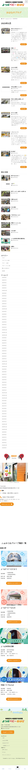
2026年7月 (4, 280)
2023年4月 (4, 350)
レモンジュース (15, 132)
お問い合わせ (4, 749)
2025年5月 (4, 295)
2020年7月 (4, 437)
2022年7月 (4, 374)
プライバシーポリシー (6, 754)
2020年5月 (4, 442)
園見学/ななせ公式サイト (14, 621)
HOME (3, 768)
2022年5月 (4, 379)
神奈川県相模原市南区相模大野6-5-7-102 (10, 726)
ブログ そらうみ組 (5, 260)
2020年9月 (4, 432)
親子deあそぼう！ (15, 175)
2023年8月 (4, 340)
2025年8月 (4, 293)
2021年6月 (4, 408)
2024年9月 (4, 311)
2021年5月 (4, 411)
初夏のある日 (14, 199)
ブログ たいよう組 (6, 265)
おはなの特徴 (5, 740)
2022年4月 (4, 382)
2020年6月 (4, 439)
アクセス (4, 752)
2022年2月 (4, 387)
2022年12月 (4, 361)
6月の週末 (13, 207)
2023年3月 (4, 353)
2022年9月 (4, 369)
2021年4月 (4, 413)
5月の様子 (13, 230)
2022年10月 (4, 366)
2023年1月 (4, 358)
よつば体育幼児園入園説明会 (18, 238)
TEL (25, 768)
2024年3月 (4, 322)
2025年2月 (4, 303)
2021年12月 (4, 392)
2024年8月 (4, 314)
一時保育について (6, 745)
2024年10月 (4, 308)
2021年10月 (4, 398)
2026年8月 (4, 277)
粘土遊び (13, 151)
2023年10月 (4, 335)
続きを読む (23, 44)
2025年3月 (4, 301)
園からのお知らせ (5, 268)
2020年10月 (4, 429)
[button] (7, 504)
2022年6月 (4, 377)
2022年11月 (4, 363)
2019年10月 (4, 445)
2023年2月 (4, 356)
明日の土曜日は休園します (17, 99)
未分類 (3, 270)
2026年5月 (4, 285)
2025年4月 (4, 298)
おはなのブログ (6, 743)
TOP (3, 738)
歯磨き (12, 246)
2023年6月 (4, 345)
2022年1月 (4, 390)
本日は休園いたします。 (17, 86)
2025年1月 (4, 306)
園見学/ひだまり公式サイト (14, 583)
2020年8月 (4, 434)
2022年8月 (4, 371)
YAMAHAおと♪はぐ (15, 215)
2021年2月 (4, 418)
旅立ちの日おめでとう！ (17, 28)
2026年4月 (4, 287)
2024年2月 (4, 324)
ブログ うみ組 (5, 263)
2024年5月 (4, 319)
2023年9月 (4, 337)
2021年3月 (4, 416)
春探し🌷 (13, 48)
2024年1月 (4, 327)
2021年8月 (4, 403)
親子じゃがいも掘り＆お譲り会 (18, 191)
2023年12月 (4, 329)
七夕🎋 (13, 183)
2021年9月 (4, 400)
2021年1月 (4, 421)
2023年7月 (4, 343)
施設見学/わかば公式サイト (14, 699)
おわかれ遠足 (14, 67)
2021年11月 (4, 395)
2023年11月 (4, 332)
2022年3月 (4, 384)
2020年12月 (4, 424)
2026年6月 (4, 282)
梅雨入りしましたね (16, 222)
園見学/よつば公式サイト (14, 660)
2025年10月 (4, 290)
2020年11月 (4, 426)
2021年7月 (4, 405)
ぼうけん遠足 (14, 112)
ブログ (3, 257)
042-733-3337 (8, 497)
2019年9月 (4, 447)
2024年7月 (4, 316)
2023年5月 (4, 348)
